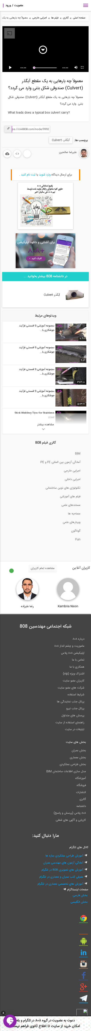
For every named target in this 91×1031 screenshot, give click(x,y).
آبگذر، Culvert (61, 140)
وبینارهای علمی (71, 522)
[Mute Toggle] (76, 68)
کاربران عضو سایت (73, 680)
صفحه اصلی (79, 18)
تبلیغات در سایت (74, 729)
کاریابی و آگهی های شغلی (71, 820)
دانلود (7, 154)
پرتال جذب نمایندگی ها (70, 701)
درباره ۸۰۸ (78, 639)
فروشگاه (81, 785)
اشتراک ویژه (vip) (73, 673)
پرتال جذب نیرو (75, 708)
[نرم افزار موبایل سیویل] (83, 942)
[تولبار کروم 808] (83, 920)
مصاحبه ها (74, 513)
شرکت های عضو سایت (71, 687)
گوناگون (75, 530)
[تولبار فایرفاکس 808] (83, 931)
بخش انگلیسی (78, 902)
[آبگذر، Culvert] (74, 304)
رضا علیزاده (27, 606)
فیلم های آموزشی (70, 496)
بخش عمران (79, 750)
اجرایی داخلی (72, 479)
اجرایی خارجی (39, 18)
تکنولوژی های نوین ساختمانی (63, 488)
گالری (65, 18)
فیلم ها (55, 18)
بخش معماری (78, 757)
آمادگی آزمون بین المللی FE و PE (60, 462)
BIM (77, 453)
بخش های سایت (76, 742)
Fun (77, 539)
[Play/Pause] (11, 68)
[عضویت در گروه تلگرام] (83, 1000)
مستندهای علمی (70, 505)
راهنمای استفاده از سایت (69, 722)
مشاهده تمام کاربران (43, 568)
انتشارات (81, 792)
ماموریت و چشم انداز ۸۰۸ (69, 646)
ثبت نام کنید (28, 174)
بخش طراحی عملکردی (73, 764)
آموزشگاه (80, 778)
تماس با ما (78, 659)
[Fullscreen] (82, 68)
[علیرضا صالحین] (70, 157)
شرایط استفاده (76, 694)
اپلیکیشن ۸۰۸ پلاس (72, 653)
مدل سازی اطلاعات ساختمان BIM (66, 771)
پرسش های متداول (72, 715)
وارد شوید (45, 174)
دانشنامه (81, 806)
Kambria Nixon (68, 606)
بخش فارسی (80, 895)
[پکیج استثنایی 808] (45, 228)
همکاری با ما (77, 667)
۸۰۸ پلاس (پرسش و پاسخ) (70, 813)
